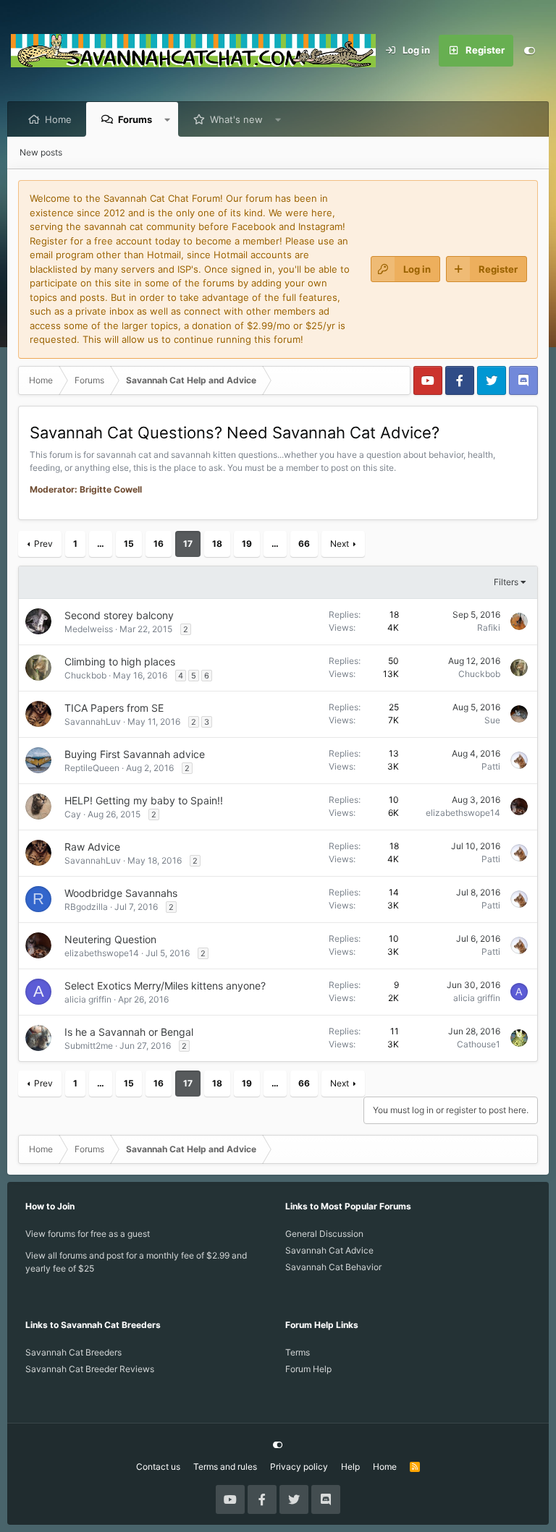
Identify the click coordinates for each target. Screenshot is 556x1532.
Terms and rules (225, 1466)
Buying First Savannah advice (134, 754)
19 (247, 543)
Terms (297, 1352)
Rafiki (488, 627)
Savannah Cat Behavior (333, 1266)
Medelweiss (88, 629)
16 (158, 543)
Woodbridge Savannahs (120, 893)
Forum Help (308, 1368)
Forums (135, 119)
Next (339, 543)
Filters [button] (506, 581)
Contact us (158, 1466)
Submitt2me (88, 1045)
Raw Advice (92, 847)
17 (188, 543)
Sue (492, 720)
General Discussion (324, 1233)
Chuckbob (85, 675)
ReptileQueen (91, 767)
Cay (72, 814)
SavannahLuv (92, 721)
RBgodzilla (86, 906)
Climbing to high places (119, 661)
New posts (41, 152)
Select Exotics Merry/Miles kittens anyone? (165, 985)
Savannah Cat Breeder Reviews (89, 1368)
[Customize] (529, 51)
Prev (43, 543)
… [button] (100, 543)
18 (217, 543)
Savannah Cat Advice (329, 1250)
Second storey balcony (119, 615)
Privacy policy (299, 1466)
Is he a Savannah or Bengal (128, 1032)
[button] (167, 119)
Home (58, 119)
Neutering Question (110, 939)
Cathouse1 (478, 1044)
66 (304, 543)
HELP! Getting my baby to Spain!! (143, 800)
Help (350, 1466)
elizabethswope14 (463, 812)
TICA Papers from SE (114, 708)
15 (129, 543)
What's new (236, 119)
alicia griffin (87, 999)
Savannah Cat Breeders (73, 1352)
